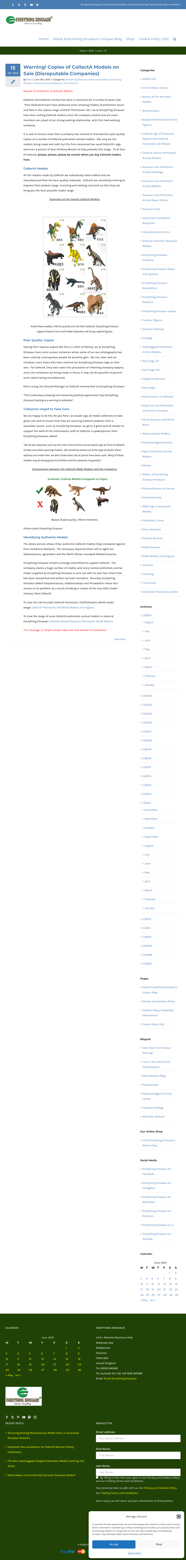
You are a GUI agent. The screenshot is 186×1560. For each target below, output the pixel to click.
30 (176, 1295)
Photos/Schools (152, 497)
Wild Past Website (153, 1116)
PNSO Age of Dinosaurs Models (156, 509)
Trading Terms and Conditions (119, 1493)
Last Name (103, 1465)
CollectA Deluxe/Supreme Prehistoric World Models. (82, 621)
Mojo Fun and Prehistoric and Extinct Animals (157, 408)
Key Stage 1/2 (150, 361)
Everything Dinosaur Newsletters (154, 285)
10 (141, 1284)
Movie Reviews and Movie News (158, 422)
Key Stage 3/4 (150, 369)
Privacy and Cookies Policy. (160, 1488)
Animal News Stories (155, 87)
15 (170, 1284)
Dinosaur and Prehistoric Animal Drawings (157, 169)
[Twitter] (12, 1417)
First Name (103, 1449)
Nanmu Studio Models (156, 433)
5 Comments (71, 83)
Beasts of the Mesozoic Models (156, 99)
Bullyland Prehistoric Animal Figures (159, 122)
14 (164, 1284)
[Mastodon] (29, 1417)
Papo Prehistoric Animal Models (157, 454)
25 (147, 1295)
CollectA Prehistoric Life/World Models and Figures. (63, 607)
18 (147, 1289)
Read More (120, 639)
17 (141, 1289)
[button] (179, 1516)
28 (165, 1295)
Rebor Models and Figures (158, 556)
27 (158, 1295)
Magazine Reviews (153, 378)
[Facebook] (6, 1417)
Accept (114, 1544)
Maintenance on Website (157, 396)
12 (152, 1284)
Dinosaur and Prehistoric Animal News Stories (157, 197)
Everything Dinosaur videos (159, 311)
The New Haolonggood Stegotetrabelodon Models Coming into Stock (46, 1463)
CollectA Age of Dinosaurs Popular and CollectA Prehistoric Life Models (158, 138)
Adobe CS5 (149, 78)
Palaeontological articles (157, 442)
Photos (146, 465)
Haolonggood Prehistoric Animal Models (157, 349)
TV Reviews (149, 583)
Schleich (147, 565)
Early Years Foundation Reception (156, 220)
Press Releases (53, 83)
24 (141, 1295)
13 (158, 1284)
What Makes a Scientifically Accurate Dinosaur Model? (41, 1475)
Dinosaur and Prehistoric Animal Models (157, 183)
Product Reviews (152, 538)
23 (176, 1289)
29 (170, 1295)
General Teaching (153, 329)
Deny (159, 1544)
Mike (29, 79)
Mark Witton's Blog (153, 1075)
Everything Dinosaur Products (154, 299)
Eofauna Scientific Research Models (159, 243)
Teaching (147, 574)
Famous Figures (152, 320)
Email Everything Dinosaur (120, 1378)
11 (147, 1284)
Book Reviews (150, 110)
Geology (147, 338)
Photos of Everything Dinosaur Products (155, 477)
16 (176, 1284)
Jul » (153, 1300)
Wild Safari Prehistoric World (159, 591)
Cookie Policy (134, 1553)
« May (144, 1300)
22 (170, 1289)
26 (153, 1295)
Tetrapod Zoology (152, 1107)
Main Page (148, 387)
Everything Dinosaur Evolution (154, 257)
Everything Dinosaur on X (158, 1225)
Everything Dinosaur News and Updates (87, 79)
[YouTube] (23, 1417)
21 (164, 1289)
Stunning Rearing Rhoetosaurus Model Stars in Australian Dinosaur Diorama (43, 1435)
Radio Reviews (151, 547)
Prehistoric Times (153, 520)
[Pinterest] (18, 1417)
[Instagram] (35, 1417)
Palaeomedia (150, 1084)
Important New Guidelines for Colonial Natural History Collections (41, 1449)
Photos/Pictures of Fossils (158, 488)
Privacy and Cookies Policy (158, 1001)
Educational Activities (156, 232)
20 (159, 1289)
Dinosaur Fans (151, 209)
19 (152, 1289)
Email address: (105, 1432)
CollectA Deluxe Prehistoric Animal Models (159, 155)
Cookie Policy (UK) (153, 1024)
